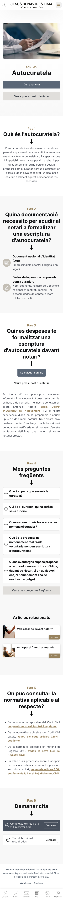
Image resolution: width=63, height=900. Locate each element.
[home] (31, 5)
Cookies (38, 883)
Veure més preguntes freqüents (31, 590)
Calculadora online (31, 372)
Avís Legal (25, 883)
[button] (59, 5)
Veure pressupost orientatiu (31, 383)
